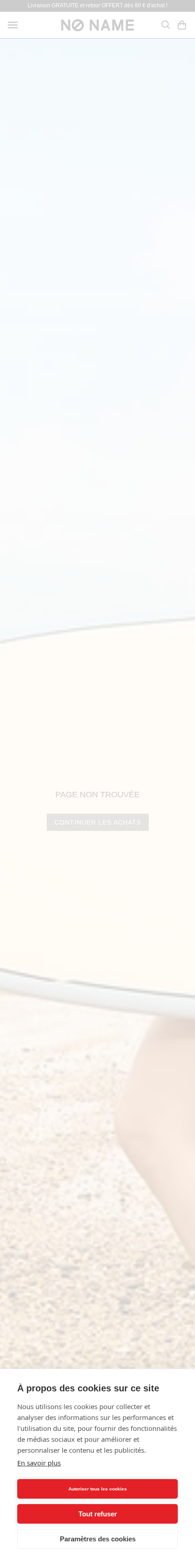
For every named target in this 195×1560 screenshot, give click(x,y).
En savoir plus (39, 1462)
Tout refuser (97, 1514)
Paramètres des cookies (98, 1539)
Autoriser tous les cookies (97, 1488)
